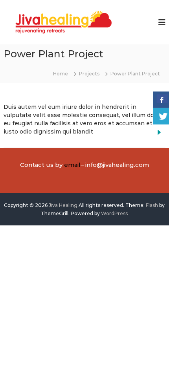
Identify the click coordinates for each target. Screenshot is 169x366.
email (72, 164)
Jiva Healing (63, 205)
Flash (152, 205)
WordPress (114, 213)
